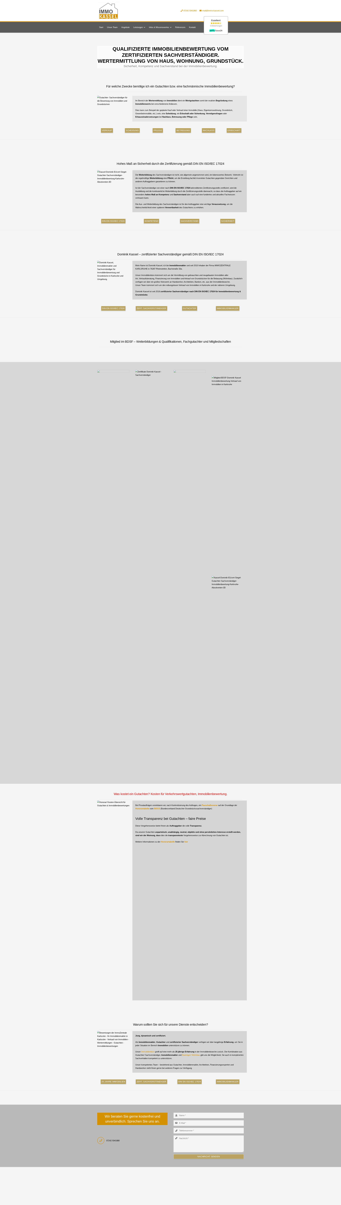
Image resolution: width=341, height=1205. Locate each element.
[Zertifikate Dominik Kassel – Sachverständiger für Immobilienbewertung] (190, 470)
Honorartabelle (142, 808)
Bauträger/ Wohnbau (191, 1055)
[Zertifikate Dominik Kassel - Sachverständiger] (151, 470)
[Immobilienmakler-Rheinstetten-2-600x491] (108, 10)
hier (186, 842)
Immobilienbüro (148, 1052)
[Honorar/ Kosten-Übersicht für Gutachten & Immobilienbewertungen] (113, 900)
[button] (144, 27)
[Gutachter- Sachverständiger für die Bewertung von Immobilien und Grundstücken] (113, 101)
